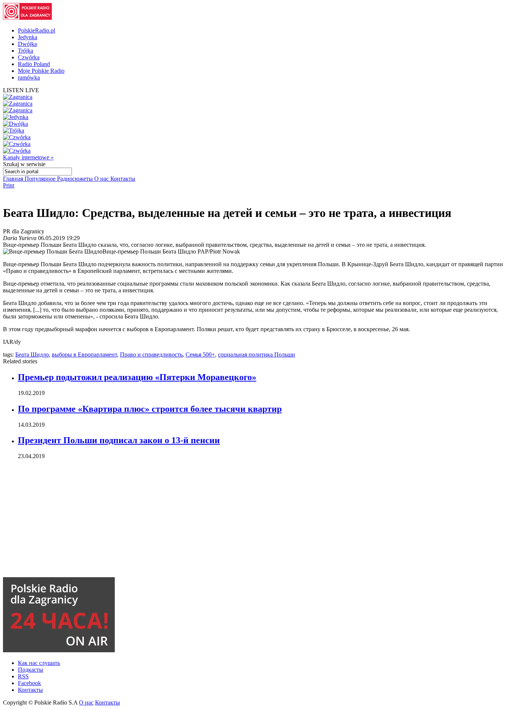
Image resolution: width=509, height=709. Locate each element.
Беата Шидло (32, 354)
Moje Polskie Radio (41, 71)
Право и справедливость (151, 354)
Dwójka (27, 44)
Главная (14, 178)
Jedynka (27, 37)
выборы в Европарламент (84, 354)
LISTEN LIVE (21, 90)
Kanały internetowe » (28, 157)
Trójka (25, 50)
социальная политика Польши (256, 354)
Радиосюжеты (75, 178)
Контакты (122, 178)
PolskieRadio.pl (36, 30)
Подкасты (30, 669)
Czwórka (28, 57)
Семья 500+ (200, 354)
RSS (23, 676)
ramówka (29, 77)
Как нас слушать (39, 663)
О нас (102, 178)
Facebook (29, 683)
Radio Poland (34, 64)
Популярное (41, 178)
